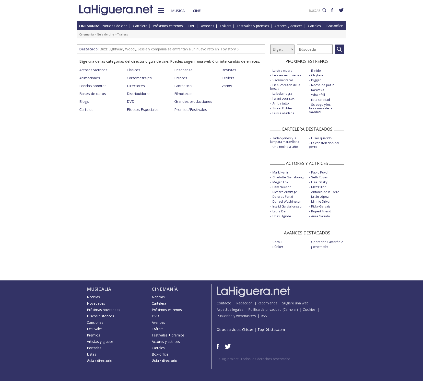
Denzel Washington (286, 201)
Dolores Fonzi (282, 196)
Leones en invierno (286, 75)
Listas (91, 354)
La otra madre (282, 70)
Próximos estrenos (168, 25)
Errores (180, 77)
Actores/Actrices (93, 69)
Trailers (228, 77)
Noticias (93, 297)
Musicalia (99, 289)
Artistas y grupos (100, 341)
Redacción (244, 303)
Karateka (317, 90)
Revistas (229, 69)
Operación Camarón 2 (327, 242)
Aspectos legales (230, 309)
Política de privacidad (265, 309)
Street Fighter (282, 108)
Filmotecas (183, 93)
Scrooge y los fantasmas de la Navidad (320, 108)
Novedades (96, 303)
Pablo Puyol (319, 172)
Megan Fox (280, 182)
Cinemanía (86, 34)
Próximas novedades (103, 309)
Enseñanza (183, 69)
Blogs (84, 101)
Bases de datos (92, 93)
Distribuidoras (139, 93)
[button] (161, 10)
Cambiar (290, 309)
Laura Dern (280, 211)
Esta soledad (320, 99)
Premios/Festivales (190, 109)
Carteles (314, 25)
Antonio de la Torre (325, 192)
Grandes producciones (193, 101)
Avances (207, 25)
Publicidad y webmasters (236, 315)
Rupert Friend (321, 211)
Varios (227, 85)
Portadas (94, 348)
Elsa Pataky (319, 182)
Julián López (320, 196)
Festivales (95, 328)
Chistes (248, 329)
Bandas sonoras (92, 85)
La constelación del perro (324, 145)
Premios (93, 335)
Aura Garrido (320, 216)
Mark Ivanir (280, 172)
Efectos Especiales (143, 109)
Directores (136, 85)
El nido (316, 70)
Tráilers (225, 25)
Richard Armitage (284, 192)
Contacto (224, 303)
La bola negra (282, 93)
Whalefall (318, 94)
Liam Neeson (282, 187)
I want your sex (283, 98)
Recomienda (267, 303)
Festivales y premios (253, 25)
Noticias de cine (115, 25)
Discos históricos (100, 316)
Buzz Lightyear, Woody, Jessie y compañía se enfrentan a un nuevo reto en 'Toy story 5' (169, 49)
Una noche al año (285, 146)
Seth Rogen (319, 177)
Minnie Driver (321, 201)
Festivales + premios (168, 335)
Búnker (277, 246)
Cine (197, 10)
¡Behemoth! (319, 246)
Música (178, 10)
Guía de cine (105, 34)
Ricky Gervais (320, 206)
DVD (192, 25)
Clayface (317, 75)
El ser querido (321, 138)
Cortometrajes (139, 77)
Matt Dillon (319, 187)
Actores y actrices (288, 25)
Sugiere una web (295, 303)
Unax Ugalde (281, 216)
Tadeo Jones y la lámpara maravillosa (284, 140)
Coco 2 (277, 242)
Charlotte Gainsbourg (288, 177)
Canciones (95, 322)
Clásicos (133, 69)
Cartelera (140, 25)
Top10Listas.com (271, 329)
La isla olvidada (283, 113)
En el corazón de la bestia (285, 87)
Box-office (334, 25)
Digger (316, 80)
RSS (264, 315)
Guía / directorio (99, 360)
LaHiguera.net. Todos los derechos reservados (254, 359)
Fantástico (183, 85)
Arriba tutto (280, 103)
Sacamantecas (283, 80)
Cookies (309, 309)
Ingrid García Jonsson (288, 206)
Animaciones (89, 77)
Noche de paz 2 (322, 85)
